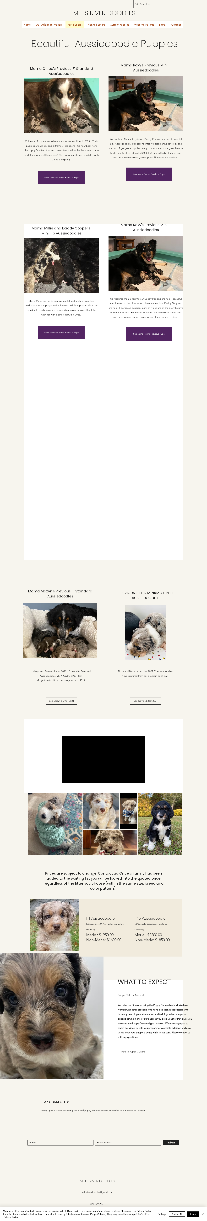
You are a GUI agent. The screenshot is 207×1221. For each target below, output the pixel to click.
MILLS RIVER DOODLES (104, 13)
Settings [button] (162, 1214)
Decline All (176, 1214)
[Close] (203, 1213)
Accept (193, 1214)
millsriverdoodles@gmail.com (97, 1192)
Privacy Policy (11, 1217)
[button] (144, 24)
